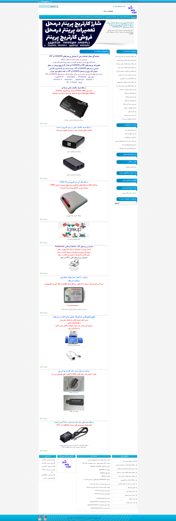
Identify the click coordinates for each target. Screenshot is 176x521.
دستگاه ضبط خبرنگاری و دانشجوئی (126, 82)
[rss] (45, 519)
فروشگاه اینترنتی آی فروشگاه (127, 148)
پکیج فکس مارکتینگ (129, 93)
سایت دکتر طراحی (130, 502)
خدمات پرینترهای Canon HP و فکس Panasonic (74, 247)
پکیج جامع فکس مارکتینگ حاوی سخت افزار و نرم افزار (74, 317)
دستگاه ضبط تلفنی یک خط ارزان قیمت (125, 56)
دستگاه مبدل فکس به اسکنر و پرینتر (125, 71)
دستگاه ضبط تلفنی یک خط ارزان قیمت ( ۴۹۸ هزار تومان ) (74, 422)
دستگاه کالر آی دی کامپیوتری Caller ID (73, 182)
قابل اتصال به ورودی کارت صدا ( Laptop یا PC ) (73, 425)
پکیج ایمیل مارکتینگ (130, 100)
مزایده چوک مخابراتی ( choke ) (127, 89)
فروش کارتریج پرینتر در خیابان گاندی (128, 1)
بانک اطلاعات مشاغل (85, 17)
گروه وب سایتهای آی (129, 137)
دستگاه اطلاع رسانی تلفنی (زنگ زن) (125, 86)
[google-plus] (45, 516)
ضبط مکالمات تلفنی (124, 17)
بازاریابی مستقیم (130, 167)
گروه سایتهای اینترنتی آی (128, 119)
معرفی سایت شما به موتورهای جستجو (125, 141)
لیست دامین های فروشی (128, 193)
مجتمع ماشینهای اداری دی (128, 144)
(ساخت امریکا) (73, 281)
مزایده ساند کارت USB (129, 104)
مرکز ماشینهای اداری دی (119, 6)
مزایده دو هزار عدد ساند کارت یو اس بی (73, 371)
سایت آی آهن (131, 111)
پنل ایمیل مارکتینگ (130, 97)
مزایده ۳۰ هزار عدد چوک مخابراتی (73, 278)
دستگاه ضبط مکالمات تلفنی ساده (126, 67)
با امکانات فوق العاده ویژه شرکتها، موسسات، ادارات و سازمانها (74, 94)
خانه (134, 17)
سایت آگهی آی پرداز (130, 133)
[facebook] (40, 516)
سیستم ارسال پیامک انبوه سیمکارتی (125, 60)
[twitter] (40, 519)
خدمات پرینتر (73, 17)
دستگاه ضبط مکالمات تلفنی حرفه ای (74, 88)
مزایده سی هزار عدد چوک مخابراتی (126, 483)
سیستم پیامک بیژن (130, 130)
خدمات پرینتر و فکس (129, 115)
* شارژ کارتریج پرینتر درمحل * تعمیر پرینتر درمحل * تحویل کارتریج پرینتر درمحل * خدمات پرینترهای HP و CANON (120, 25)
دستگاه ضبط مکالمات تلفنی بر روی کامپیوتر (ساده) (74, 128)
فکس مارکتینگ (98, 17)
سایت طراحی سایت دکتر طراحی (126, 75)
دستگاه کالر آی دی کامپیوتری (127, 78)
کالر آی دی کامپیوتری (110, 17)
